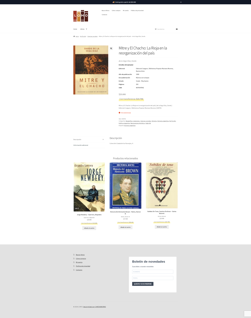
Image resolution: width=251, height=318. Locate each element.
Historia (154, 121)
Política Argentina (124, 123)
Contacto (104, 14)
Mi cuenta (126, 10)
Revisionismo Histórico (138, 123)
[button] (111, 48)
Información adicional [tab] (80, 145)
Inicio (75, 29)
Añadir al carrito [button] (89, 228)
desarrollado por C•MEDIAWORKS (94, 307)
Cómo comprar (116, 10)
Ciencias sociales (92, 36)
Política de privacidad (137, 10)
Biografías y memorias (133, 121)
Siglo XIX (148, 123)
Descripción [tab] (77, 139)
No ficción (83, 36)
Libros (82, 29)
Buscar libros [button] (105, 10)
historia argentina (130, 125)
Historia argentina (163, 121)
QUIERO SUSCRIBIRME (143, 284)
